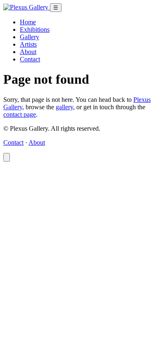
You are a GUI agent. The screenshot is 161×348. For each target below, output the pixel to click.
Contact (30, 59)
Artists (28, 44)
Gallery (29, 36)
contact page (19, 114)
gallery (64, 107)
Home (28, 22)
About (28, 51)
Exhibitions (35, 29)
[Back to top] (6, 157)
